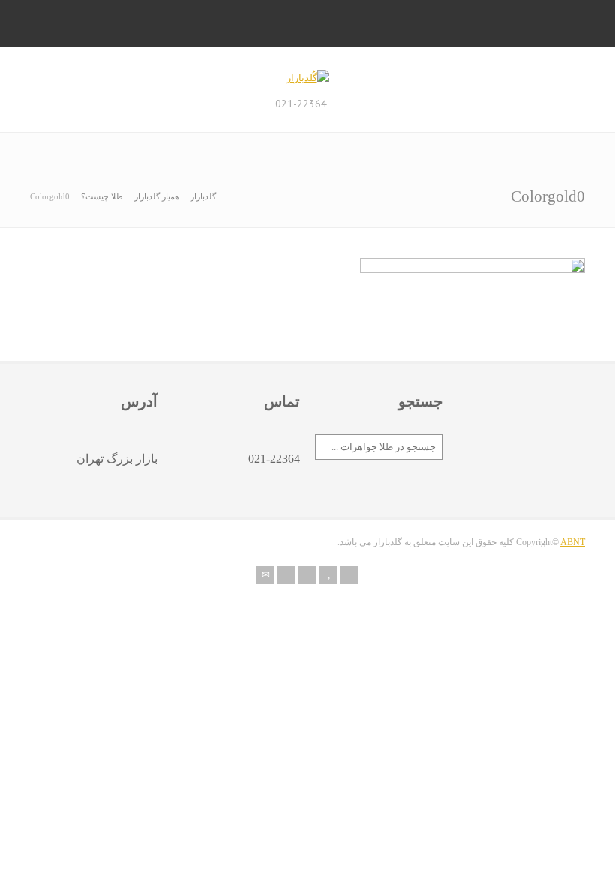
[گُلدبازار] (307, 77)
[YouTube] (329, 575)
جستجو (420, 401)
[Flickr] (287, 575)
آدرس (139, 401)
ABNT (572, 542)
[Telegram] (349, 575)
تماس (282, 401)
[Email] (265, 575)
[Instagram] (307, 575)
